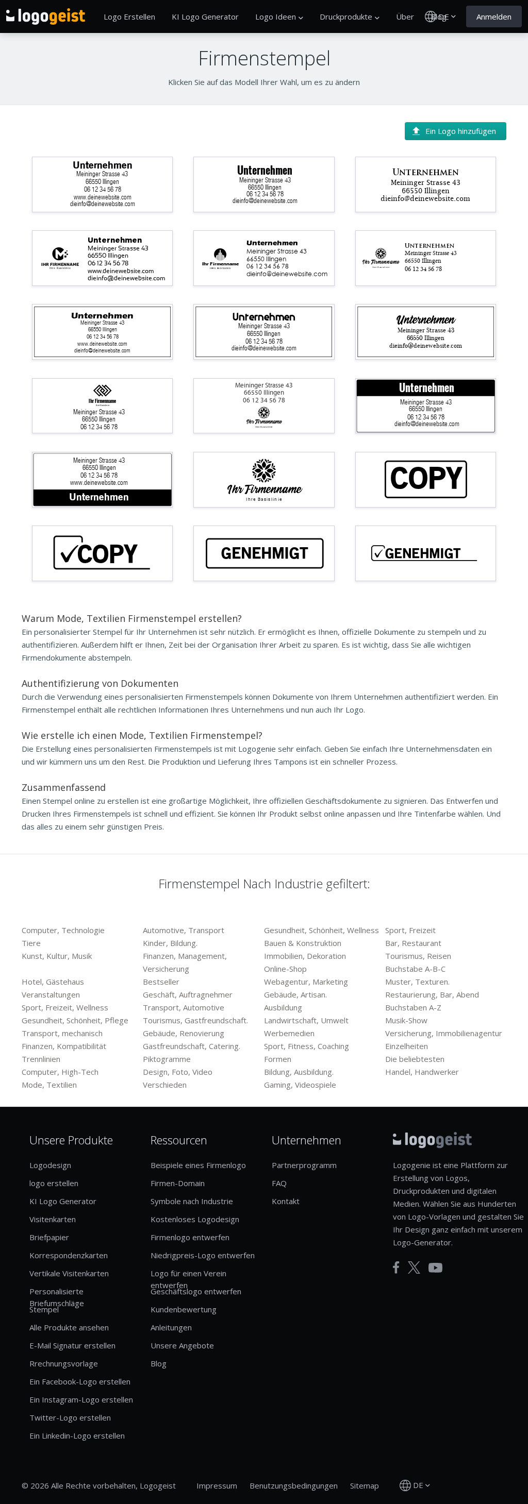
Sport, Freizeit (410, 930)
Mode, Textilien (49, 1084)
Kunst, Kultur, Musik (57, 956)
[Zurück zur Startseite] (45, 16)
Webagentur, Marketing (306, 981)
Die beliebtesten (414, 1059)
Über (405, 16)
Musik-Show (406, 1020)
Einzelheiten (406, 1046)
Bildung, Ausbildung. (299, 1072)
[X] (414, 1267)
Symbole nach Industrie (192, 1201)
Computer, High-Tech (60, 1072)
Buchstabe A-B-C (415, 969)
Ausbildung (283, 1007)
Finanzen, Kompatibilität (64, 1046)
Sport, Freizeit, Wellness (65, 1007)
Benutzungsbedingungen (294, 1485)
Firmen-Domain (178, 1183)
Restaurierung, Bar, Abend (432, 994)
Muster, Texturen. (417, 981)
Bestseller (161, 981)
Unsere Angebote (182, 1345)
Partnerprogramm (304, 1165)
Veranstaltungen (51, 994)
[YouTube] (435, 1268)
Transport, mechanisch (62, 1033)
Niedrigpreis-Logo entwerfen (203, 1255)
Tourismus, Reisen (418, 956)
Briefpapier (49, 1237)
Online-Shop (285, 969)
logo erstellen (53, 1183)
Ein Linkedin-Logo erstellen (77, 1435)
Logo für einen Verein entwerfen (188, 1279)
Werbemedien (289, 1033)
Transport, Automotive (183, 1007)
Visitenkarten (52, 1219)
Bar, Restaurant (413, 943)
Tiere (31, 943)
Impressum (216, 1485)
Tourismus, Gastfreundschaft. (195, 1020)
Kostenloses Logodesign (195, 1219)
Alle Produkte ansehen (69, 1327)
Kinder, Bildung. (170, 943)
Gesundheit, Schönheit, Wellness (321, 930)
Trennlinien (41, 1059)
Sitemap (364, 1485)
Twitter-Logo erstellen (70, 1417)
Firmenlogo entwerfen (190, 1237)
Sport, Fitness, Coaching (306, 1046)
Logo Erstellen (129, 16)
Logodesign (50, 1165)
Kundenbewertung (184, 1309)
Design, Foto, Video (177, 1072)
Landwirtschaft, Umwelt (306, 1020)
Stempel (44, 1309)
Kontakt (286, 1201)
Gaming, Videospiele (300, 1084)
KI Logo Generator (205, 16)
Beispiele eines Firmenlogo (198, 1165)
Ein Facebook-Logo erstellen (79, 1381)
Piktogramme (167, 1059)
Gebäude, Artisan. (295, 994)
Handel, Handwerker (422, 1072)
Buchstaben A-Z (413, 1007)
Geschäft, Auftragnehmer (188, 994)
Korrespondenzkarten (68, 1255)
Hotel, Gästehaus (53, 981)
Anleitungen (171, 1327)
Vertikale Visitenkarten (69, 1273)
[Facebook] (396, 1267)
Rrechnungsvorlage (63, 1363)
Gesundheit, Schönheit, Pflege (75, 1020)
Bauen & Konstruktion (302, 943)
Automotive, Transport (183, 930)
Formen (277, 1059)
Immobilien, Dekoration (305, 956)
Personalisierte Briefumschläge (56, 1297)
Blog (159, 1363)
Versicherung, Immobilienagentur (443, 1033)
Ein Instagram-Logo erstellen (81, 1399)
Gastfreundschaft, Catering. (191, 1046)
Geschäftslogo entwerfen (196, 1291)
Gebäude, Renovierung (183, 1033)
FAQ (279, 1183)
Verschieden (165, 1084)
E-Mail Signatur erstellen (72, 1345)
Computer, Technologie (63, 930)
